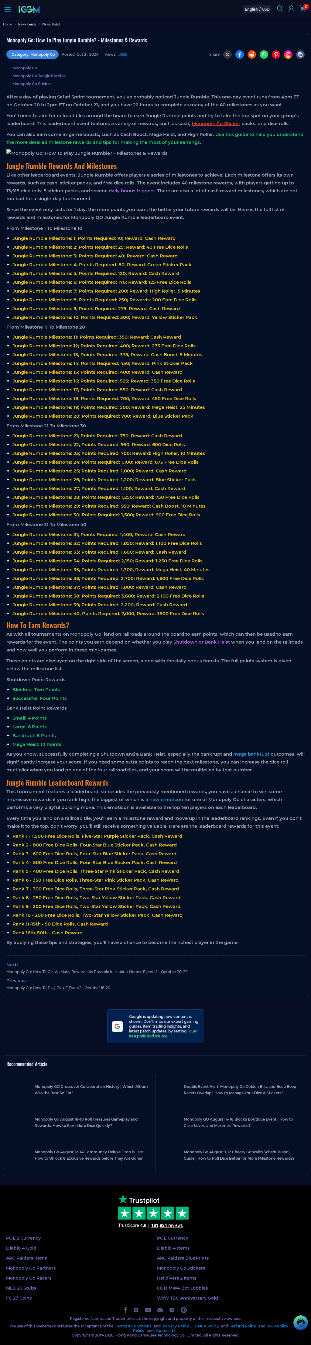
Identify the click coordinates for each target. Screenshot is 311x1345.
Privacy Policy (176, 1326)
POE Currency (172, 1238)
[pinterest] (184, 1310)
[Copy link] (300, 54)
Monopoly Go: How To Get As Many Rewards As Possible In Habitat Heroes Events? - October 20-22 (96, 971)
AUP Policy (278, 1326)
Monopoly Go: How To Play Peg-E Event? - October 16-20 (58, 988)
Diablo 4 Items (173, 1248)
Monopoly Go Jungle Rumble (39, 76)
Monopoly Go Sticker (31, 83)
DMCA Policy (207, 1326)
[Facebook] (239, 54)
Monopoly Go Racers (28, 1278)
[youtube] (148, 1310)
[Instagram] (288, 54)
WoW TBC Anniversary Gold (187, 1298)
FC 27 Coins (19, 1298)
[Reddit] (252, 54)
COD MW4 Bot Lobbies (182, 1288)
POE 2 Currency (23, 1238)
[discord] (160, 1310)
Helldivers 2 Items (176, 1278)
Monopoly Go (24, 68)
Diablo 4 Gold (21, 1248)
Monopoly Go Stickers (181, 1268)
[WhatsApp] (264, 54)
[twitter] (136, 1310)
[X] (227, 54)
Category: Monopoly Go (33, 54)
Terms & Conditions (133, 1326)
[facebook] (125, 1310)
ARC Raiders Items (26, 1258)
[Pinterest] (276, 54)
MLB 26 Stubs (21, 1288)
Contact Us (166, 1330)
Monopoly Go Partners (31, 1268)
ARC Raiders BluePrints (183, 1258)
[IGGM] (29, 9)
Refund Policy (243, 1326)
